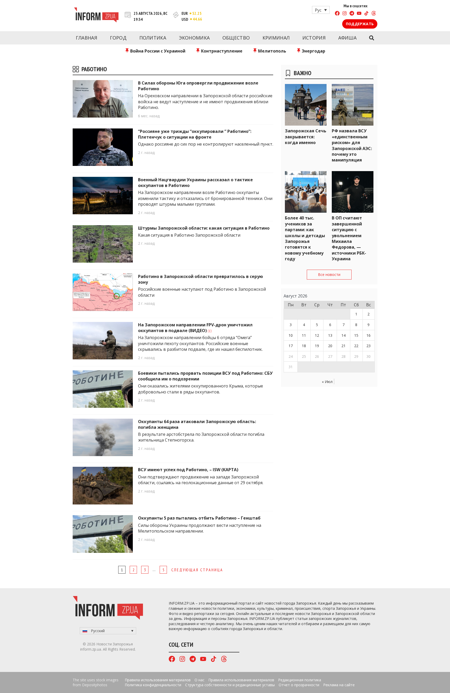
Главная (86, 38)
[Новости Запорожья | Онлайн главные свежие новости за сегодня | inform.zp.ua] (96, 15)
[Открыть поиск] (371, 38)
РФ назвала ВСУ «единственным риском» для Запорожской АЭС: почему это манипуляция (352, 145)
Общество (236, 38)
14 (343, 335)
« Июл (327, 381)
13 (330, 335)
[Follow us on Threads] (373, 14)
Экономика (194, 38)
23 (368, 345)
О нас (199, 679)
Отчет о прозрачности (299, 684)
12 (317, 335)
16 (368, 335)
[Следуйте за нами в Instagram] (344, 14)
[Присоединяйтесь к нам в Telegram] (351, 14)
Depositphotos (94, 684)
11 (304, 335)
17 (291, 345)
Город (118, 38)
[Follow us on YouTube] (359, 14)
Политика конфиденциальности (153, 684)
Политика (152, 38)
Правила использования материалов (158, 679)
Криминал (276, 38)
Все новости (329, 274)
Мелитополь (271, 51)
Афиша (347, 38)
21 (343, 345)
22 (356, 345)
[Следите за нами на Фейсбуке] (337, 14)
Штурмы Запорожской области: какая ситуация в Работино (204, 228)
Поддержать (360, 23)
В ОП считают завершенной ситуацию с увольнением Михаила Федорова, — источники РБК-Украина (349, 238)
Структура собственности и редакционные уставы (230, 684)
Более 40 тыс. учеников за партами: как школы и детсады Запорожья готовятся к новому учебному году (305, 238)
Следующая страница (197, 569)
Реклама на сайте (339, 684)
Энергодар (313, 51)
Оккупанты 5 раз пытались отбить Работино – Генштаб (199, 518)
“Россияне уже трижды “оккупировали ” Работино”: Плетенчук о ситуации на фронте (194, 134)
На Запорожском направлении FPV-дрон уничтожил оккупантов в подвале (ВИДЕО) (195, 327)
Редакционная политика (299, 679)
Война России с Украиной (157, 51)
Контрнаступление (221, 51)
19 (317, 345)
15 (356, 335)
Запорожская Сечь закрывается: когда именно (305, 136)
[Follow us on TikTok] (366, 14)
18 (304, 345)
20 (330, 345)
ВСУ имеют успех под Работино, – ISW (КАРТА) (188, 469)
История (314, 38)
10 (291, 335)
